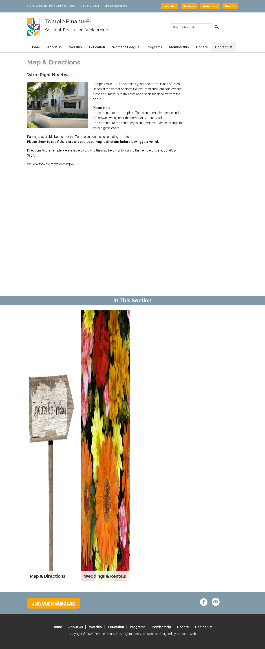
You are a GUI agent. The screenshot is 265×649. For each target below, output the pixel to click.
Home (35, 47)
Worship (75, 47)
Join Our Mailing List (53, 603)
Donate (230, 6)
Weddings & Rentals (105, 576)
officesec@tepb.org (116, 5)
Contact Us (223, 47)
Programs (154, 47)
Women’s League (126, 47)
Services (189, 6)
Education (97, 47)
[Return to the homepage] (33, 26)
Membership (179, 47)
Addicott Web (186, 634)
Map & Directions (47, 576)
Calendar (169, 6)
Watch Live (210, 6)
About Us (54, 47)
